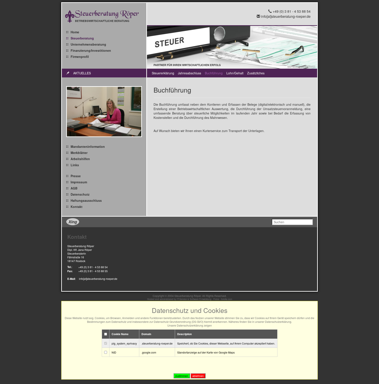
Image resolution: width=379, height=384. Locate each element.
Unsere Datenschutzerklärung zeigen (189, 325)
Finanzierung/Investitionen (91, 50)
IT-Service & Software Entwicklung (194, 299)
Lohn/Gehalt (234, 73)
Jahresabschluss (189, 73)
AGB (74, 188)
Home (75, 32)
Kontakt (76, 206)
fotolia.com (226, 299)
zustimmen (181, 376)
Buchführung (214, 73)
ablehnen (198, 376)
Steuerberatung (82, 38)
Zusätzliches (256, 73)
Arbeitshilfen (80, 159)
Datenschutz (80, 194)
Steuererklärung (163, 73)
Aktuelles (82, 73)
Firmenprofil (80, 56)
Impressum (79, 182)
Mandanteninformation (88, 146)
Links (75, 165)
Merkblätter (79, 152)
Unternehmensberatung (88, 44)
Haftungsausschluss (86, 200)
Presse (76, 176)
